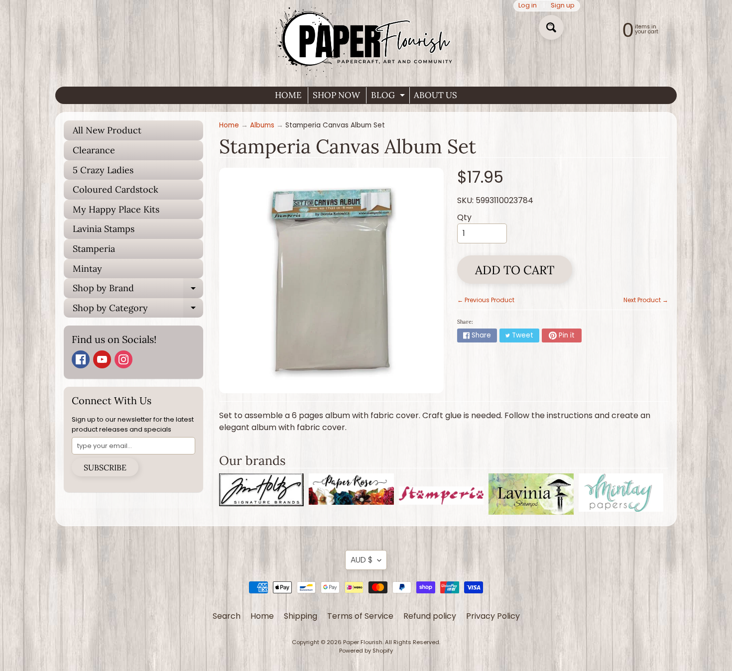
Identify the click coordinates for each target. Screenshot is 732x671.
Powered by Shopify (366, 651)
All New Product (107, 130)
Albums (262, 125)
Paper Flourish (362, 642)
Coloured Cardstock (115, 189)
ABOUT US (435, 95)
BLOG (389, 97)
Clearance (94, 150)
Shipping (300, 616)
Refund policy (429, 616)
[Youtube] (102, 359)
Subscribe (105, 467)
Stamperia (94, 248)
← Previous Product (485, 300)
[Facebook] (81, 359)
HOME (288, 95)
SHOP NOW (336, 95)
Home (229, 125)
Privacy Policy (493, 616)
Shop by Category (138, 310)
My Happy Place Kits (116, 209)
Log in (527, 5)
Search (227, 616)
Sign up (563, 5)
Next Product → (645, 300)
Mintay (87, 268)
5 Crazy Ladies (103, 170)
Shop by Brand (138, 290)
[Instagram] (123, 359)
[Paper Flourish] (366, 39)
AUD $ (361, 559)
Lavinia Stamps (103, 228)
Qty (464, 217)
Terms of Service (360, 616)
